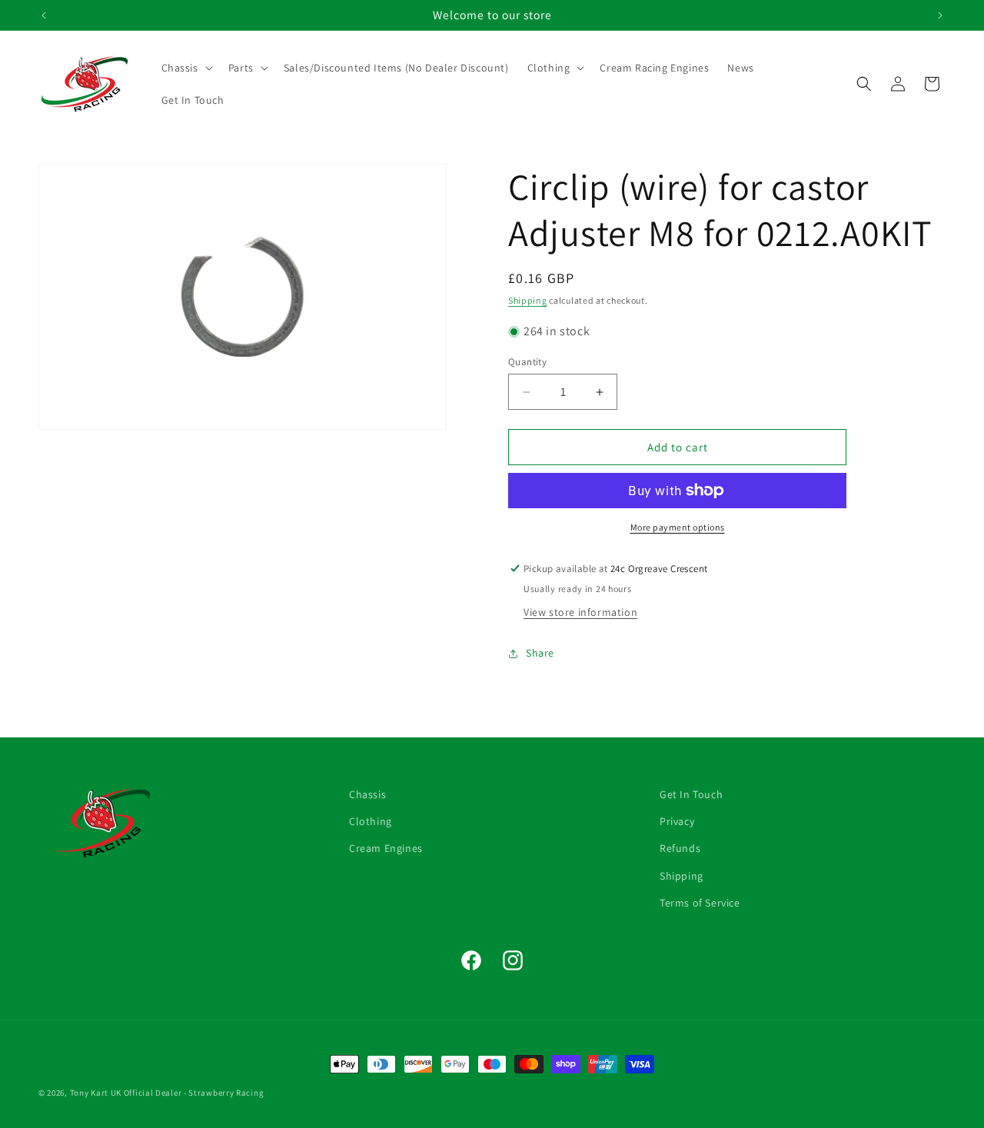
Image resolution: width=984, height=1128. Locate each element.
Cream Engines (386, 848)
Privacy (677, 821)
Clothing (370, 821)
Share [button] (540, 653)
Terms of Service (700, 903)
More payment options (677, 527)
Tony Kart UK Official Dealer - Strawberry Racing (167, 1092)
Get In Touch (691, 794)
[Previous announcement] (44, 15)
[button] (185, 68)
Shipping (527, 300)
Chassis (367, 794)
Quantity (527, 361)
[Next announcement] (940, 15)
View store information (580, 612)
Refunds (680, 848)
